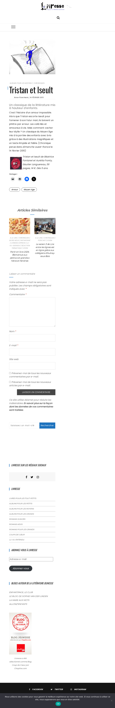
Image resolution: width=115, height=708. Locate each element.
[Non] (111, 700)
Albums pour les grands (21, 514)
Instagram (80, 689)
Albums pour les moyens (21, 83)
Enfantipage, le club (21, 592)
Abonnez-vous (21, 568)
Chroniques (39, 83)
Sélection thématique (21, 246)
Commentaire (17, 294)
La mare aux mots (19, 600)
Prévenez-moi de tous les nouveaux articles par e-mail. (30, 383)
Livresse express (18, 243)
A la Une (13, 238)
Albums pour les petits (20, 503)
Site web (14, 359)
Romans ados (15, 524)
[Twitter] (32, 477)
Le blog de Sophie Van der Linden (28, 596)
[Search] (58, 17)
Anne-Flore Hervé (21, 97)
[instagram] (38, 477)
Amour (14, 189)
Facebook (37, 689)
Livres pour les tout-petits (22, 498)
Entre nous (14, 240)
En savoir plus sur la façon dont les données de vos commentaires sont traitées (31, 407)
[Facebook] (26, 477)
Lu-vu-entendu (19, 244)
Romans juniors (17, 519)
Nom (12, 331)
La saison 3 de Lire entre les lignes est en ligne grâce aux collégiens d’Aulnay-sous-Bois (45, 250)
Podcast (42, 240)
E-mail (13, 345)
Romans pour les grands (21, 529)
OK (58, 704)
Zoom (25, 248)
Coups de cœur (17, 535)
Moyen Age (29, 189)
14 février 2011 (37, 97)
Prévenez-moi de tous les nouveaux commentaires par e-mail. (30, 375)
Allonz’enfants (18, 604)
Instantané (25, 240)
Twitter (58, 689)
